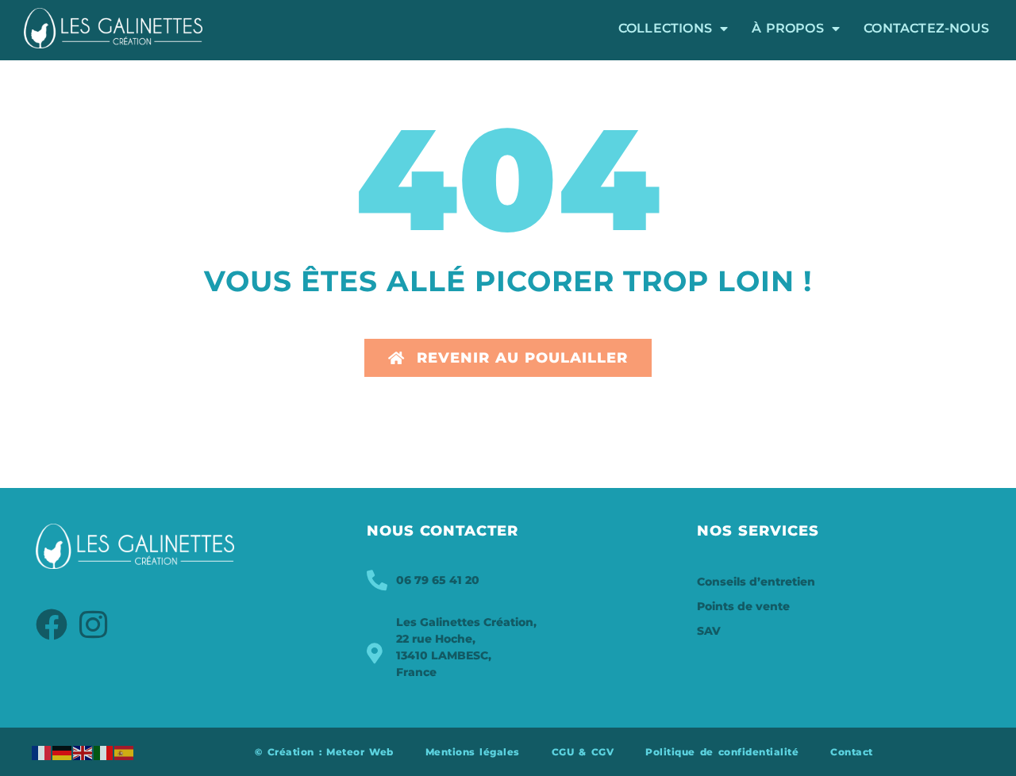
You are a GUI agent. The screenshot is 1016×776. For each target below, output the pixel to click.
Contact (851, 752)
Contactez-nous (926, 28)
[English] (83, 751)
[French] (42, 751)
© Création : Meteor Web (324, 752)
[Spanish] (124, 751)
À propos (788, 28)
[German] (62, 751)
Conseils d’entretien (756, 581)
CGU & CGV (583, 752)
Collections (665, 28)
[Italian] (104, 751)
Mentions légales (472, 752)
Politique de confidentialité (722, 752)
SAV (709, 631)
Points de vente (743, 606)
